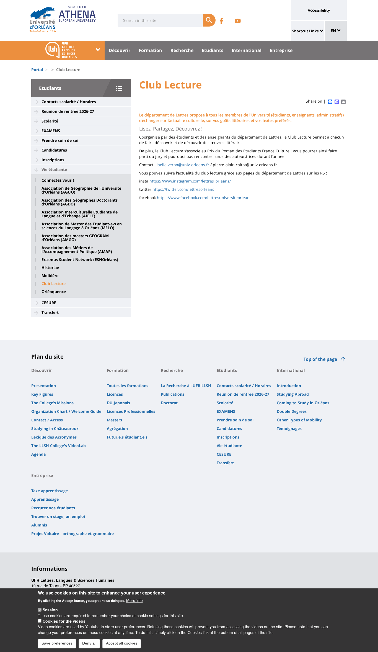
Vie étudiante (54, 169)
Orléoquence (54, 292)
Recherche (181, 50)
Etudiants (212, 50)
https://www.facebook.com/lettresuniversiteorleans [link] (204, 197)
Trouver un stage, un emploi (58, 516)
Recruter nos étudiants (53, 507)
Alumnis (39, 525)
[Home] (42, 18)
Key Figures (42, 394)
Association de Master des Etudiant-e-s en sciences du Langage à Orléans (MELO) (82, 226)
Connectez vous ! (58, 180)
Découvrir (119, 50)
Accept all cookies (121, 643)
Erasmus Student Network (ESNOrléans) (80, 260)
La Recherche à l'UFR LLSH (186, 385)
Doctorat (169, 402)
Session (50, 609)
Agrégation (117, 428)
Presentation (43, 385)
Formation (150, 50)
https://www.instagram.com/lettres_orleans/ (190, 181)
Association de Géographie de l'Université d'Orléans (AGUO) (81, 190)
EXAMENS (51, 130)
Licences (115, 394)
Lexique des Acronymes (54, 437)
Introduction (289, 385)
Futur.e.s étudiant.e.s (127, 437)
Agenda (38, 454)
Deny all (89, 643)
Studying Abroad (293, 394)
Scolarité (50, 121)
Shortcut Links (305, 30)
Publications (172, 394)
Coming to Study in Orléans (303, 402)
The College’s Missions (52, 402)
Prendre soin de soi (60, 140)
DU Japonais (118, 402)
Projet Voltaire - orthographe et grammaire (72, 533)
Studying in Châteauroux (55, 428)
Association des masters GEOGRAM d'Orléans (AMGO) (75, 238)
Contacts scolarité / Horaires (69, 101)
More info (134, 600)
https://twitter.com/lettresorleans (183, 189)
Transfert (50, 312)
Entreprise (281, 50)
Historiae (50, 268)
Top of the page (320, 359)
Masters (114, 420)
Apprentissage (45, 499)
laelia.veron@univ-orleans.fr (183, 164)
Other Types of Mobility (299, 420)
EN (334, 30)
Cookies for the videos (64, 621)
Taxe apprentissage (49, 490)
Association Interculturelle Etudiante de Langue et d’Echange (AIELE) (80, 214)
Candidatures (54, 150)
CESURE (49, 302)
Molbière (50, 276)
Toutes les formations (127, 385)
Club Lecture (54, 284)
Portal (37, 69)
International (247, 50)
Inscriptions (53, 159)
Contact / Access (47, 420)
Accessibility (319, 10)
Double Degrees (292, 411)
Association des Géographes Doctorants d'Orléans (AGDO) (80, 202)
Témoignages (289, 428)
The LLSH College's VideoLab (58, 445)
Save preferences (57, 643)
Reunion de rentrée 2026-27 (68, 111)
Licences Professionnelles (131, 411)
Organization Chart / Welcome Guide (66, 411)
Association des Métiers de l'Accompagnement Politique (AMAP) (77, 250)
